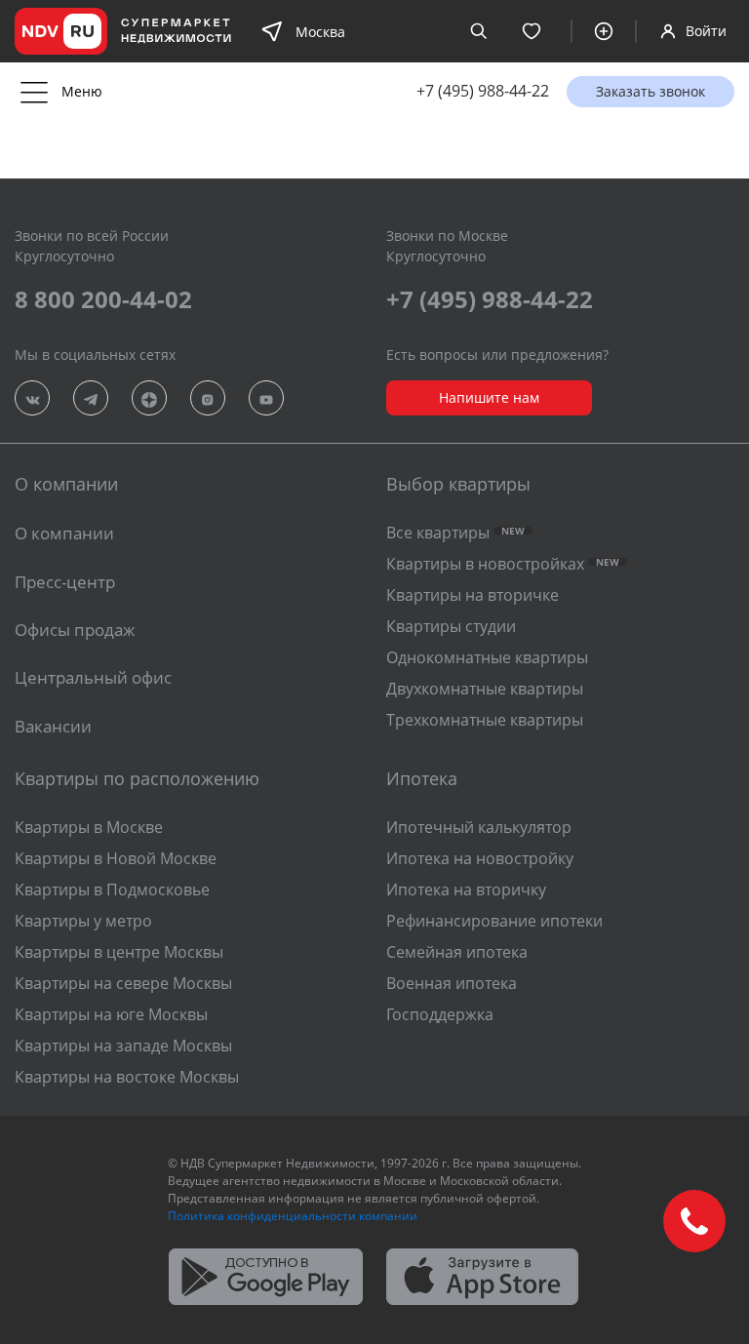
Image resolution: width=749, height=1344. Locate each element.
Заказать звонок (650, 91)
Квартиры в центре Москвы (119, 952)
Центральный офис (93, 677)
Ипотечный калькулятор (479, 827)
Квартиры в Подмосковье (112, 889)
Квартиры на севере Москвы (123, 983)
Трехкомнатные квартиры (484, 720)
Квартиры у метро (83, 920)
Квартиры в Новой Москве (116, 858)
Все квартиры (455, 532)
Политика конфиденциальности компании (292, 1215)
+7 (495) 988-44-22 (482, 91)
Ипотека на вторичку (466, 889)
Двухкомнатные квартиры (484, 688)
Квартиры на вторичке (472, 595)
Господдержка (439, 1014)
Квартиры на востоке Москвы (127, 1076)
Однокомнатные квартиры (487, 657)
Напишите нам (489, 397)
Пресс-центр (65, 582)
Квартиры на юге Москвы (111, 1014)
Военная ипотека (451, 983)
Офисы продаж (75, 629)
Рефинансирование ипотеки (494, 920)
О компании (64, 533)
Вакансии (53, 726)
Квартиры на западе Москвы (123, 1045)
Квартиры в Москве (89, 827)
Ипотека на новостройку (479, 858)
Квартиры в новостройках (502, 563)
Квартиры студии (451, 626)
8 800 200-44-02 (103, 299)
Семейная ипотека (457, 952)
